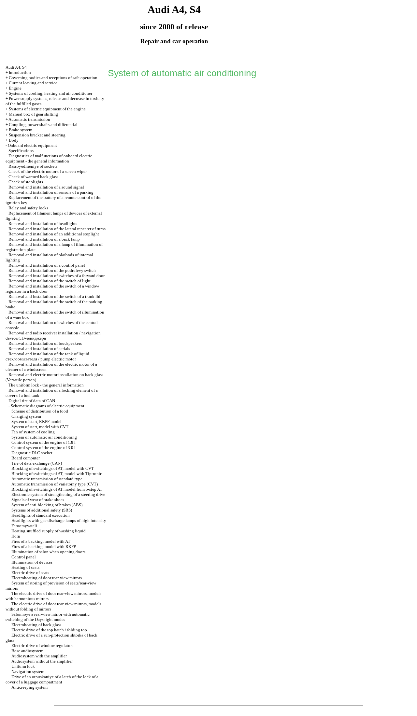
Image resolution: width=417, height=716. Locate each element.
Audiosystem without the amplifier (42, 661)
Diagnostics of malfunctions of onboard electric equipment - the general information (49, 158)
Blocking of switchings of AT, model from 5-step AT (56, 489)
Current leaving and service (33, 82)
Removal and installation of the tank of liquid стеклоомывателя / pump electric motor (47, 356)
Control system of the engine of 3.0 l (43, 447)
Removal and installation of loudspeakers (45, 343)
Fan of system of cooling (33, 431)
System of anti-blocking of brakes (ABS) (46, 504)
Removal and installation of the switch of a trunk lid (54, 296)
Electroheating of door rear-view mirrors (46, 577)
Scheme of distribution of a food (39, 411)
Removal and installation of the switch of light (49, 280)
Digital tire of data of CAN (31, 400)
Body (14, 140)
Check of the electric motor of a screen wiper (47, 171)
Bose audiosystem (27, 650)
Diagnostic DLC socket (31, 452)
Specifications (21, 150)
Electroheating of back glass (36, 624)
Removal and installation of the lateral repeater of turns (57, 228)
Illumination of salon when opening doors (48, 551)
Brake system (20, 129)
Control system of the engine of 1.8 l (43, 442)
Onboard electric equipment (32, 145)
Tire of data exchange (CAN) (36, 463)
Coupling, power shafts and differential (43, 124)
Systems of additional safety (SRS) (41, 510)
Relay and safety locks (28, 207)
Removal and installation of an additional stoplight (53, 234)
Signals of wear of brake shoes (37, 499)
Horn (15, 536)
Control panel (23, 557)
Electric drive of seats (30, 572)
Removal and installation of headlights (42, 223)
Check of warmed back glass (33, 176)
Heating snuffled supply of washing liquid (48, 530)
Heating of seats (25, 567)
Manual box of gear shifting (33, 114)
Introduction (20, 72)
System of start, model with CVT (39, 426)
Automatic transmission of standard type (46, 478)
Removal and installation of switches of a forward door (56, 275)
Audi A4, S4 (16, 67)
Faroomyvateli (24, 525)
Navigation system (27, 671)
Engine (15, 88)
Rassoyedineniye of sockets (32, 166)
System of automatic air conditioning (44, 437)
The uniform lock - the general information (46, 385)
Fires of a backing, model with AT (40, 541)
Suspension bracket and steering (37, 135)
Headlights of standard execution (40, 515)
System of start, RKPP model (36, 421)
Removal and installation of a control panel (46, 265)
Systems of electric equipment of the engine (47, 108)
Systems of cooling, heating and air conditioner (50, 93)
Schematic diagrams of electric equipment (47, 405)
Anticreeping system (29, 687)
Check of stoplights (25, 181)
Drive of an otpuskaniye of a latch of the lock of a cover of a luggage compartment (52, 679)
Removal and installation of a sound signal (46, 187)
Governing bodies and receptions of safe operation (53, 77)
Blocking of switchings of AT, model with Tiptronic (56, 473)
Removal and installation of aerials (39, 348)
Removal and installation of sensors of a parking (50, 192)
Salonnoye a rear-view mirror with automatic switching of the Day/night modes (48, 617)
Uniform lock (23, 666)
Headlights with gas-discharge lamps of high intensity (58, 520)
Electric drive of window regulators (42, 645)
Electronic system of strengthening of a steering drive (58, 494)
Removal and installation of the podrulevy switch (52, 270)
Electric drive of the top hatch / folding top (49, 629)
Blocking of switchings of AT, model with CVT (52, 468)
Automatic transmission (29, 119)
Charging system (26, 416)
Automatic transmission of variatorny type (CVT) (54, 484)
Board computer (25, 458)
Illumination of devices (31, 562)
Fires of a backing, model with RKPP (43, 546)
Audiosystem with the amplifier (39, 655)
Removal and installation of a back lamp (44, 239)
